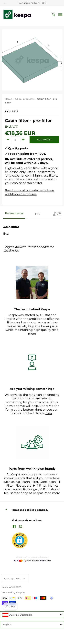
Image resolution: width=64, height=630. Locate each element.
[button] (53, 14)
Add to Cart (44, 139)
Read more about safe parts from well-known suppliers (29, 192)
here (48, 413)
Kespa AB (7, 587)
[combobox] (32, 614)
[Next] (57, 214)
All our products (24, 98)
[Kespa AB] (17, 14)
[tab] (14, 214)
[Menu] (60, 14)
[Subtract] (8, 140)
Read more (52, 493)
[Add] (23, 140)
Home (8, 98)
